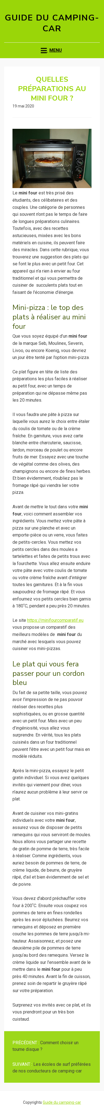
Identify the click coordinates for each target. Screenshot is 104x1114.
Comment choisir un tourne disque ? (45, 1046)
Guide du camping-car (52, 23)
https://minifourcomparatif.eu (55, 620)
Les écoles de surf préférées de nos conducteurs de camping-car (51, 1068)
